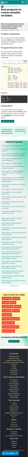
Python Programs (14, 384)
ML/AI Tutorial (14, 409)
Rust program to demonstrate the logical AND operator (14, 229)
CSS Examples (14, 397)
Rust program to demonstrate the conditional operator (12, 243)
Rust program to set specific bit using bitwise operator (13, 277)
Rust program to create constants (20, 130)
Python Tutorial (14, 407)
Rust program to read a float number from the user (13, 202)
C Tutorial (14, 403)
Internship (14, 432)
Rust (9, 6)
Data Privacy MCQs (8, 323)
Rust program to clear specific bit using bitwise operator (13, 281)
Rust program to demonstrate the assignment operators (12, 219)
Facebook (14, 443)
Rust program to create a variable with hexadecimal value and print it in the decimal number (13, 179)
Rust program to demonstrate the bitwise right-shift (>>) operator (12, 253)
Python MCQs (6, 298)
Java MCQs (16, 298)
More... (14, 417)
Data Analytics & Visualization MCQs (14, 362)
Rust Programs (15, 6)
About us (14, 422)
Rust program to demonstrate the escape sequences (7, 131)
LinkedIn (13, 445)
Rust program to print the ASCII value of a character (13, 207)
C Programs (14, 380)
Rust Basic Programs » (7, 121)
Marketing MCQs (14, 356)
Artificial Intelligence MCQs (10, 319)
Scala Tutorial (14, 415)
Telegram (14, 441)
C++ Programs (14, 382)
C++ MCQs (5, 302)
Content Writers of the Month (14, 436)
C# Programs (14, 391)
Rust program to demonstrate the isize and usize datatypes (13, 167)
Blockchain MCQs (14, 358)
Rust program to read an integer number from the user (14, 198)
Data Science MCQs (8, 331)
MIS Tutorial (14, 411)
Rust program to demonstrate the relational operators (12, 224)
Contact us (14, 424)
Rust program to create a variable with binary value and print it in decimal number (13, 173)
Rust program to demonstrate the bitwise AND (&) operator (12, 257)
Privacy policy (14, 426)
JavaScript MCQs (7, 306)
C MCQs (13, 302)
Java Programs (14, 386)
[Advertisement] (13, 19)
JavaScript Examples (14, 393)
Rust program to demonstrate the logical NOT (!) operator (14, 238)
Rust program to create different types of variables (14, 150)
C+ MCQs (14, 368)
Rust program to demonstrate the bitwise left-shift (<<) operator (12, 248)
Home (5, 6)
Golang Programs (14, 389)
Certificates (14, 434)
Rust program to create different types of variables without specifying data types (14, 154)
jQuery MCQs (6, 311)
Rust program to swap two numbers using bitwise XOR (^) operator (12, 272)
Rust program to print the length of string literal (12, 193)
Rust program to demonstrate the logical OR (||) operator (14, 233)
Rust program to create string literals (13, 189)
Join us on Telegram (9, 453)
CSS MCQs (17, 306)
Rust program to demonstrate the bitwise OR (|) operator (12, 262)
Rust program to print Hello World (12, 146)
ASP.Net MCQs (6, 315)
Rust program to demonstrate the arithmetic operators (12, 212)
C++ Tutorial (14, 405)
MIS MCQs (14, 364)
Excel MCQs (14, 374)
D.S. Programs (14, 388)
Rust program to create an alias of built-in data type (13, 185)
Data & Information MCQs (10, 327)
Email (14, 447)
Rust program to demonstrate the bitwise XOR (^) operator (12, 267)
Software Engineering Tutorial (14, 413)
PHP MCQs (16, 311)
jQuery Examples (14, 395)
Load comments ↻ (14, 341)
